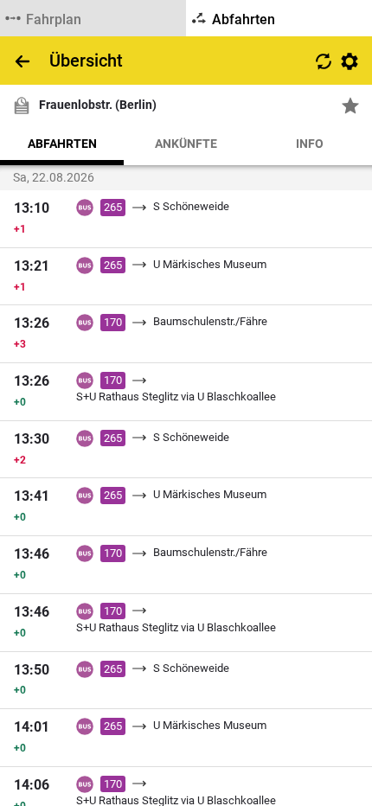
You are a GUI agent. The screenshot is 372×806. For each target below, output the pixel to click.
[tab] (93, 18)
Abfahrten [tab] (62, 143)
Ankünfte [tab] (186, 143)
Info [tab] (310, 143)
